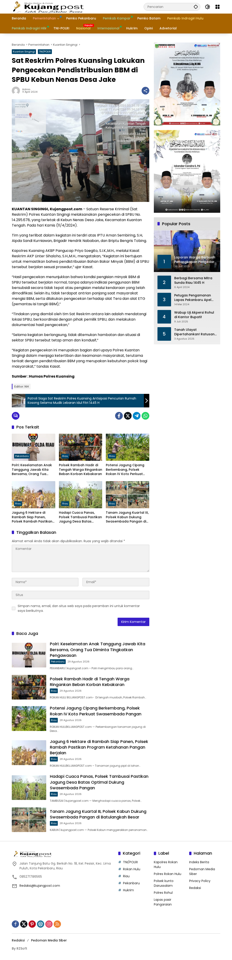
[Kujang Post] (48, 6)
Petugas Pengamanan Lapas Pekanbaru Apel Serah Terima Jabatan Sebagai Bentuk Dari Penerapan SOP (192, 297)
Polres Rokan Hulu (167, 874)
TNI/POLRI (45, 51)
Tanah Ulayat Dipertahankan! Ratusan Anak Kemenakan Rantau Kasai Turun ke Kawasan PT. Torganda (195, 332)
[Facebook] (119, 416)
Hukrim (128, 890)
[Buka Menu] (217, 6)
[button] (195, 6)
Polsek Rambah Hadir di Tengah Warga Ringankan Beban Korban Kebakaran (80, 469)
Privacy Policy (199, 881)
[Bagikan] (145, 91)
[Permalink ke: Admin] (17, 91)
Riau (65, 456)
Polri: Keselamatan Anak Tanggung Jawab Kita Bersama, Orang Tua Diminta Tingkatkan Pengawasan (32, 469)
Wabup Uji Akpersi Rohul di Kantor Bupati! (194, 314)
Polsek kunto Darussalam (164, 883)
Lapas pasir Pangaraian (163, 902)
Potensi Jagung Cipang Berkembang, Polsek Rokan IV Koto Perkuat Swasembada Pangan (125, 469)
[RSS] (57, 924)
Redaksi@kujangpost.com (39, 885)
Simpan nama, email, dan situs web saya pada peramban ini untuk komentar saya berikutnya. (79, 608)
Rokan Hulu (131, 869)
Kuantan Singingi (24, 51)
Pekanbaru (22, 456)
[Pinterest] (32, 924)
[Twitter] (128, 416)
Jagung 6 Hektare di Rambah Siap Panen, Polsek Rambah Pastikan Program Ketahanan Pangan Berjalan (32, 517)
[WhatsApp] (145, 416)
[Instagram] (49, 924)
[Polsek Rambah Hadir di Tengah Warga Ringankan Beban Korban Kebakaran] (80, 447)
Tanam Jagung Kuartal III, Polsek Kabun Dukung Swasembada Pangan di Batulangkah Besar (127, 517)
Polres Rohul (163, 892)
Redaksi (195, 888)
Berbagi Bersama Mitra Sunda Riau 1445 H (193, 280)
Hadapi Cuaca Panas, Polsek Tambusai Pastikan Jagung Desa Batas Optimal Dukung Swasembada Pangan (80, 517)
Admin (26, 89)
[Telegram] (136, 416)
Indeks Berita (199, 862)
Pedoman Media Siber (49, 940)
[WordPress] (40, 924)
